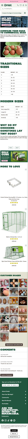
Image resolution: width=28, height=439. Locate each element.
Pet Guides (5, 403)
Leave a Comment (6, 375)
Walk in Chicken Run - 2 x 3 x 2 (14, 237)
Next (17, 147)
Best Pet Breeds (6, 400)
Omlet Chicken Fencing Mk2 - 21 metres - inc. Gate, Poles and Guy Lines (14, 199)
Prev (10, 147)
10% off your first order (14, 1)
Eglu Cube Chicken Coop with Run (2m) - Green (14, 261)
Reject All (14, 433)
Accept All (14, 430)
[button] (14, 403)
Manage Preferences (14, 436)
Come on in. (5, 416)
